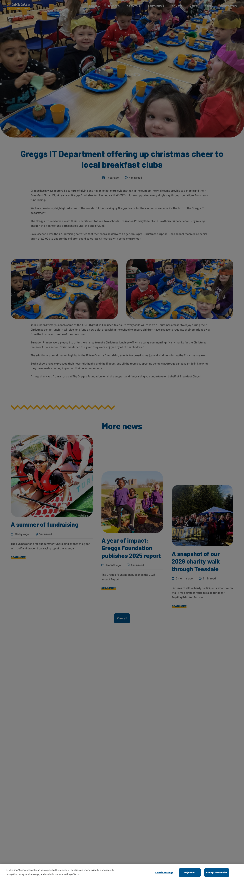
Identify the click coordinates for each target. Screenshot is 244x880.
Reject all (189, 872)
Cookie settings (164, 872)
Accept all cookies (216, 872)
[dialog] (122, 872)
